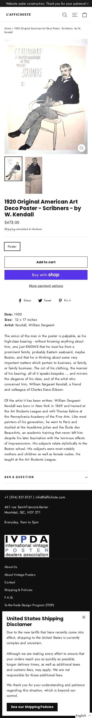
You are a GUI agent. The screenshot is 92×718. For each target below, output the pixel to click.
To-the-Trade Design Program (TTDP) (29, 605)
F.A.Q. (8, 597)
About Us (10, 567)
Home (7, 28)
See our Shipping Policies (32, 707)
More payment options (46, 285)
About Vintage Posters (20, 574)
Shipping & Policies (18, 590)
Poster (12, 246)
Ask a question (19, 477)
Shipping (9, 229)
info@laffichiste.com (50, 497)
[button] (83, 715)
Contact (9, 582)
